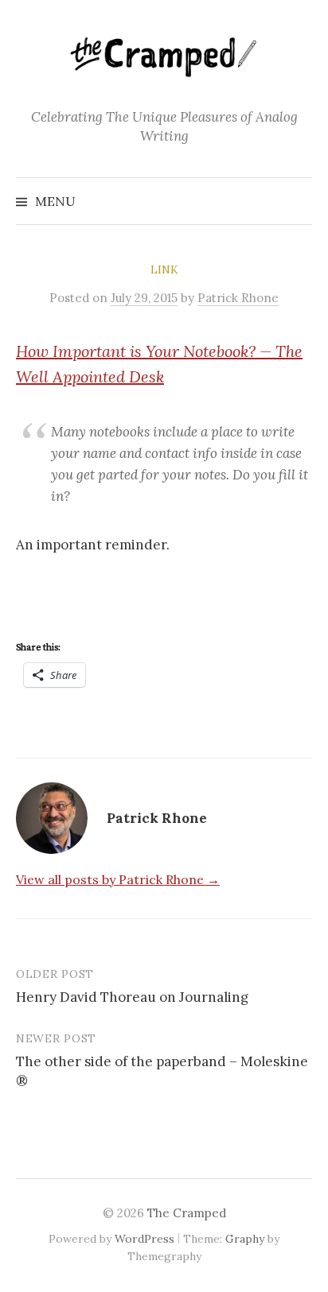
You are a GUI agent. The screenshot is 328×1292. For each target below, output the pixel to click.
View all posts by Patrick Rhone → (118, 879)
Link (164, 269)
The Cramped (186, 1212)
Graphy (244, 1239)
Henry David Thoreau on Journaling (132, 997)
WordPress (144, 1239)
